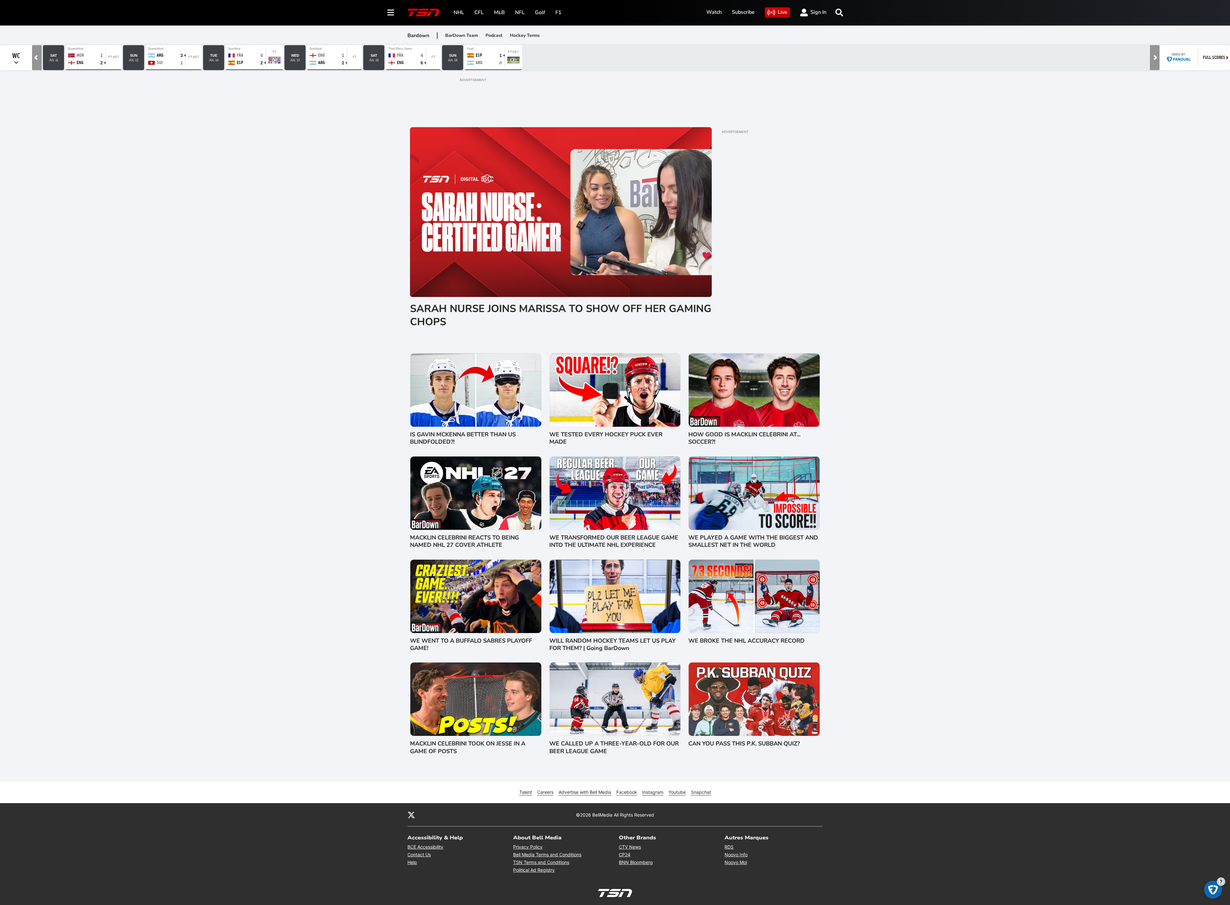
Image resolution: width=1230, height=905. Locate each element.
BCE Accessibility (425, 847)
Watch (714, 12)
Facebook (626, 792)
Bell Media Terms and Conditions (547, 854)
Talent (525, 792)
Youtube (677, 792)
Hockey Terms (525, 35)
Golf (540, 12)
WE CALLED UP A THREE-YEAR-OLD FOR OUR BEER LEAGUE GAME (614, 747)
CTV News (630, 847)
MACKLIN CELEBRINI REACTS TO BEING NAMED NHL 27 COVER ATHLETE (464, 541)
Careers (545, 792)
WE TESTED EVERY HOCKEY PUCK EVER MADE (605, 438)
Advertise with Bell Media (585, 792)
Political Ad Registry (534, 870)
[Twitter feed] (411, 815)
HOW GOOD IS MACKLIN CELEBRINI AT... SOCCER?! (744, 438)
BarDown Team (461, 35)
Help (412, 862)
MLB (499, 12)
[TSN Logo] (423, 12)
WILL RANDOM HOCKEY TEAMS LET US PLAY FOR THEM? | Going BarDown (612, 644)
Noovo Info (736, 854)
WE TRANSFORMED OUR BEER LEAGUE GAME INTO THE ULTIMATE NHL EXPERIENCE (613, 541)
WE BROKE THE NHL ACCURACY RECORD (746, 641)
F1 (558, 12)
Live (782, 12)
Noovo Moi (736, 862)
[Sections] (390, 12)
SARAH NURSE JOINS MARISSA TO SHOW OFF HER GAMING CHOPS (560, 315)
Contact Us (419, 854)
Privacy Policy (528, 847)
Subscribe (743, 12)
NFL (520, 12)
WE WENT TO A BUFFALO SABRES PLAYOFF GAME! (471, 644)
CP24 (624, 854)
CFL (479, 12)
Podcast (494, 35)
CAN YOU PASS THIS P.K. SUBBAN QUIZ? (744, 743)
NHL (459, 12)
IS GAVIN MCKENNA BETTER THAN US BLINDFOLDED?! (463, 438)
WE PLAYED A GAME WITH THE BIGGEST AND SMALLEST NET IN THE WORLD (753, 541)
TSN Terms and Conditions (541, 862)
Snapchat (701, 792)
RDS (729, 847)
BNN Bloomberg (636, 862)
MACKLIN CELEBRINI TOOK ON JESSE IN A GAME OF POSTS (467, 747)
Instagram (652, 792)
